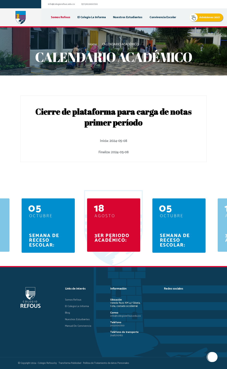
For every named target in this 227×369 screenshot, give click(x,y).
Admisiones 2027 (209, 17)
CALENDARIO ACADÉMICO (120, 44)
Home (92, 44)
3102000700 (117, 325)
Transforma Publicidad (69, 363)
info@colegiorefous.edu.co (61, 4)
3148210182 (116, 335)
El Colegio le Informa (91, 17)
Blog (67, 313)
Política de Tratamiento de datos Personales (106, 363)
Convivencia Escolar (163, 17)
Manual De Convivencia (78, 326)
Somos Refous (60, 17)
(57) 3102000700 (89, 4)
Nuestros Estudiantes (127, 17)
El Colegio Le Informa (77, 306)
